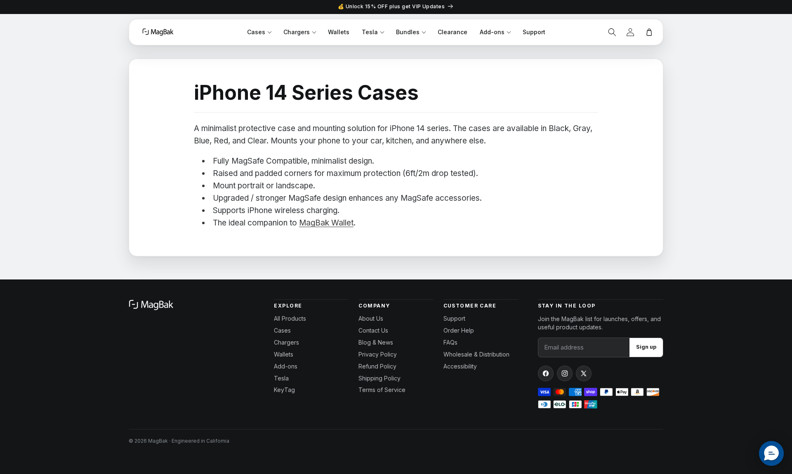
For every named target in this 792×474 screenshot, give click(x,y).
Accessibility (460, 366)
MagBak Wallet (326, 223)
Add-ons (492, 31)
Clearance (452, 31)
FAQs (450, 342)
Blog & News (375, 342)
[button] (612, 32)
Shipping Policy (379, 378)
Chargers (296, 31)
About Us (370, 318)
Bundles (408, 31)
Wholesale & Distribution (476, 354)
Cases (256, 31)
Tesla (370, 31)
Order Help (458, 330)
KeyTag (284, 389)
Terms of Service (381, 389)
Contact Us (373, 330)
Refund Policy (377, 366)
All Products (290, 318)
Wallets (338, 31)
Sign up (646, 347)
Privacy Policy (377, 354)
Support (534, 31)
